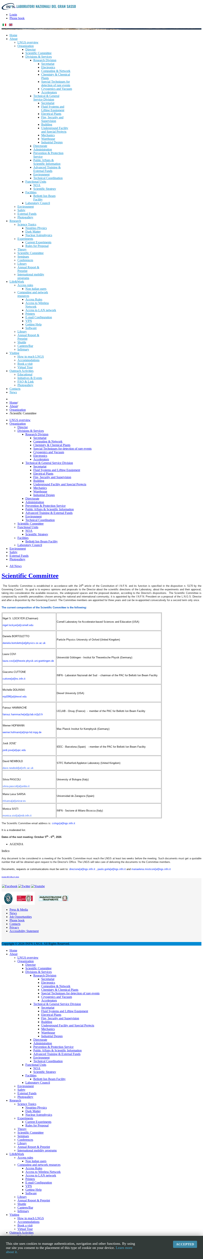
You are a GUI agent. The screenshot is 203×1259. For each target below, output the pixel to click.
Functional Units (27, 527)
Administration (34, 502)
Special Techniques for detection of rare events (62, 448)
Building (38, 480)
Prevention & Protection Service (45, 505)
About (13, 406)
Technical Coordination (40, 520)
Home (13, 402)
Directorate (32, 498)
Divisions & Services (30, 430)
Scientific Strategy (36, 534)
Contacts (15, 924)
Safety (13, 552)
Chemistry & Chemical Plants (51, 445)
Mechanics (40, 488)
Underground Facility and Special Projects (59, 484)
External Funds (19, 555)
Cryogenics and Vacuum (48, 452)
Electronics (40, 455)
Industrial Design (44, 495)
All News (16, 566)
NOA (29, 530)
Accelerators (41, 459)
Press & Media (19, 909)
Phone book (17, 18)
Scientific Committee (30, 523)
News (13, 913)
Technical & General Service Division (49, 463)
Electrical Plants (43, 473)
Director (22, 427)
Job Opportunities (21, 916)
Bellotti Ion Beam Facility (41, 541)
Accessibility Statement (24, 931)
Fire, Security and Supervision (52, 477)
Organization (18, 409)
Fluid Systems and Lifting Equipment (56, 470)
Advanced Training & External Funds (49, 513)
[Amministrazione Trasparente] (53, 898)
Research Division (36, 434)
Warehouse (40, 491)
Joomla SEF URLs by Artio (10, 877)
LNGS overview (20, 420)
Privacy (14, 927)
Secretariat (39, 438)
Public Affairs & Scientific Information (49, 509)
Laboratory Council (29, 545)
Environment (33, 516)
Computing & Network (47, 441)
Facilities (23, 538)
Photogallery (17, 559)
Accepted (185, 1244)
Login (13, 14)
